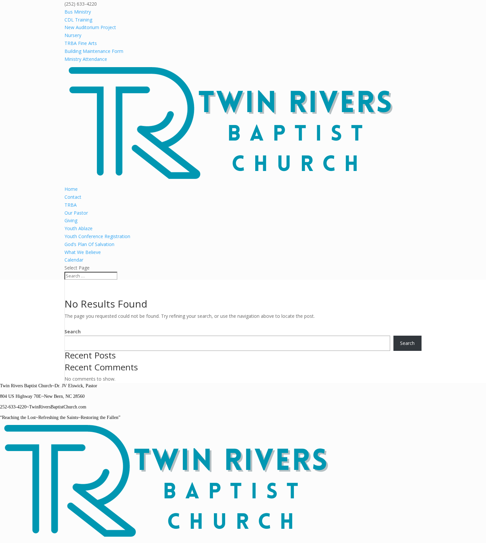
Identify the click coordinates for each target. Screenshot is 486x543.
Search (72, 331)
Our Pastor (76, 213)
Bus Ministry (77, 12)
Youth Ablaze (78, 228)
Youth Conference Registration (97, 236)
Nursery (72, 35)
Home (71, 189)
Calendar (73, 260)
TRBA (70, 205)
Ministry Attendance (85, 59)
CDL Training (78, 20)
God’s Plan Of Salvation (89, 244)
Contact (72, 197)
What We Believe (82, 252)
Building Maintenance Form (93, 51)
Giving (70, 220)
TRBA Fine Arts (80, 43)
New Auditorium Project (90, 27)
